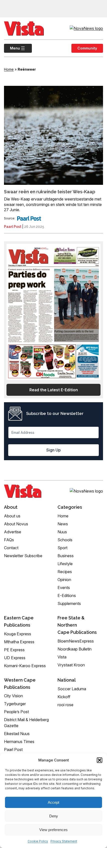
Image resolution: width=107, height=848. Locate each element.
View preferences (53, 830)
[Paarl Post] (29, 218)
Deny (53, 816)
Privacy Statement (64, 841)
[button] (99, 760)
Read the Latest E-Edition (53, 389)
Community (87, 48)
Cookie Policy (38, 841)
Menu (12, 48)
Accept (53, 802)
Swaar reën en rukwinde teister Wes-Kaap (49, 191)
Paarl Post (12, 227)
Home (9, 69)
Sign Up (53, 450)
